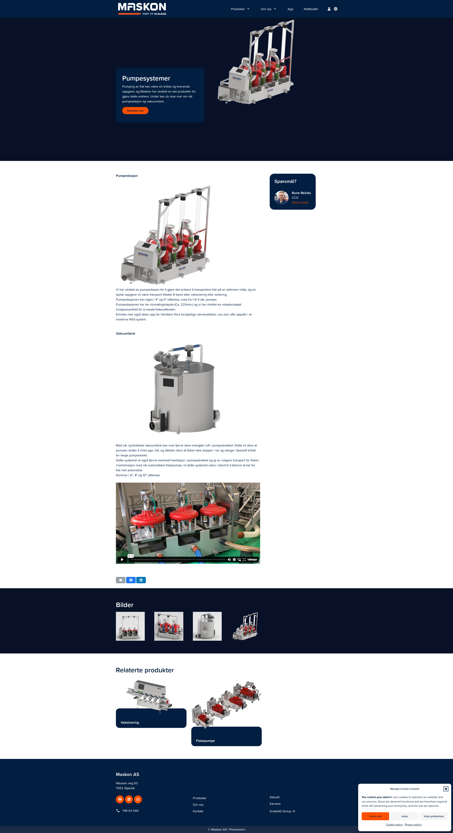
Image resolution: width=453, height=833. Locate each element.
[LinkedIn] (129, 799)
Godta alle (375, 816)
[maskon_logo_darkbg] (142, 9)
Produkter (200, 798)
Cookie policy (394, 824)
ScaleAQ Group (280, 811)
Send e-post (300, 202)
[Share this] (131, 580)
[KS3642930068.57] (245, 626)
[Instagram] (138, 799)
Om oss (198, 804)
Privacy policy (413, 824)
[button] (446, 789)
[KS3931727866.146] (168, 626)
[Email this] (120, 580)
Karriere (275, 803)
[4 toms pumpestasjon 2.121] (130, 626)
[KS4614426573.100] (207, 626)
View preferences (434, 816)
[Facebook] (120, 799)
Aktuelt (274, 797)
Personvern (237, 829)
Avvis (405, 816)
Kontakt (198, 811)
